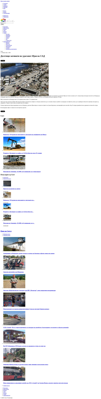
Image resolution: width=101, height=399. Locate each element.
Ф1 (6, 39)
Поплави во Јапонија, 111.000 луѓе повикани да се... (18, 223)
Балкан (5, 29)
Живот (7, 42)
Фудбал (8, 34)
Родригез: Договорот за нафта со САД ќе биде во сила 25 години (22, 153)
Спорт (4, 33)
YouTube (5, 7)
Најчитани (5, 177)
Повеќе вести (6, 385)
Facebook (5, 3)
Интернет (8, 46)
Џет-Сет (8, 44)
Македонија (6, 28)
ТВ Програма (6, 13)
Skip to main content (5, 1)
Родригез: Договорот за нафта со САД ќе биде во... (18, 211)
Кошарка (8, 35)
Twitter (4, 4)
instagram (5, 6)
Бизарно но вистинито (11, 49)
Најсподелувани (7, 178)
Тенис (7, 37)
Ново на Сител (6, 231)
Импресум (5, 15)
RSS (4, 8)
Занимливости (6, 41)
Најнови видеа (6, 235)
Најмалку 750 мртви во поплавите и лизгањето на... (18, 200)
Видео (4, 12)
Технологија (9, 45)
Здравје (7, 47)
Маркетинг (6, 16)
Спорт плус (8, 40)
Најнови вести (6, 234)
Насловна (5, 26)
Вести (4, 10)
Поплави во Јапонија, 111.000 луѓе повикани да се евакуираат (22, 171)
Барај (2, 22)
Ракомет (8, 36)
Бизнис (5, 31)
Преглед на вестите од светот (11, 188)
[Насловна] (7, 21)
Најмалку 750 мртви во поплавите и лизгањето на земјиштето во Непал (24, 134)
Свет (4, 30)
